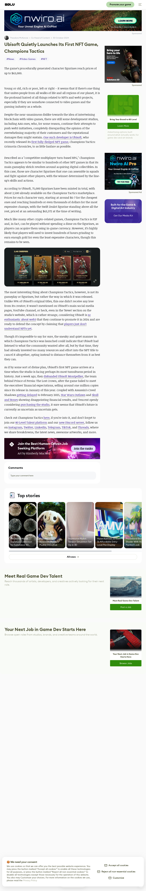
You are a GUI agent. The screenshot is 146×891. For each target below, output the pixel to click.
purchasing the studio (35, 404)
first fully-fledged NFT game (49, 142)
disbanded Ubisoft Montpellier (63, 376)
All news (71, 556)
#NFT (44, 59)
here (46, 418)
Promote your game (120, 4)
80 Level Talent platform (31, 422)
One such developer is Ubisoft (62, 137)
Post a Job (125, 607)
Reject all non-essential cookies (117, 871)
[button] (52, 267)
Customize (118, 877)
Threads (83, 427)
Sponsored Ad (135, 192)
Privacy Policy (30, 880)
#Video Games (28, 59)
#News (10, 59)
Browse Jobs (126, 663)
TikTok (66, 427)
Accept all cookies (118, 865)
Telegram (54, 427)
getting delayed (27, 395)
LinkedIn (40, 427)
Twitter (28, 427)
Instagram (15, 427)
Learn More (123, 126)
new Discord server (71, 422)
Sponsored (137, 85)
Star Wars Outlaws (73, 395)
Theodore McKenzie (19, 38)
